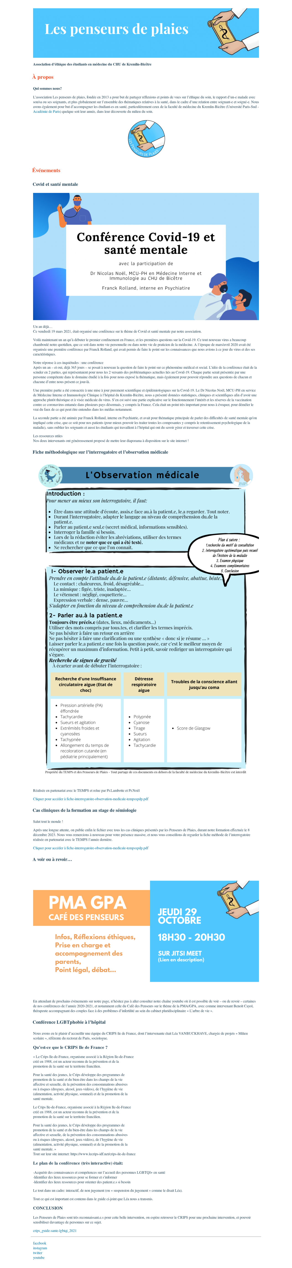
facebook (39, 1243)
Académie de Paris (46, 111)
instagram (40, 1247)
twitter (37, 1252)
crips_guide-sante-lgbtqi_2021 (55, 1230)
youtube (38, 1257)
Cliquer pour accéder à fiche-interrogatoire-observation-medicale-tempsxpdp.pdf (90, 798)
